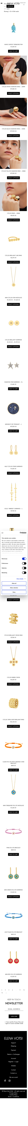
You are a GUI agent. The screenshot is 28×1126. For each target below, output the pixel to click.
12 (23, 990)
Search (21, 3)
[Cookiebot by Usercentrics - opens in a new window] (20, 533)
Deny (14, 592)
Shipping (13, 1046)
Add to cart (13, 51)
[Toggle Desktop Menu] (1, 3)
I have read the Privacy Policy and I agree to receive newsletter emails (14, 1022)
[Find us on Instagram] (9, 1081)
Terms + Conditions (13, 1097)
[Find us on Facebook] (5, 1081)
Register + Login (13, 1062)
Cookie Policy (13, 1095)
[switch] (24, 563)
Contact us (13, 1073)
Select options (13, 93)
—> (8, 6)
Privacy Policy (13, 1093)
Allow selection (14, 587)
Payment (13, 1050)
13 (2, 993)
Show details (20, 578)
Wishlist (13, 1066)
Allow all (14, 583)
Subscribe (14, 1016)
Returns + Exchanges (13, 1054)
